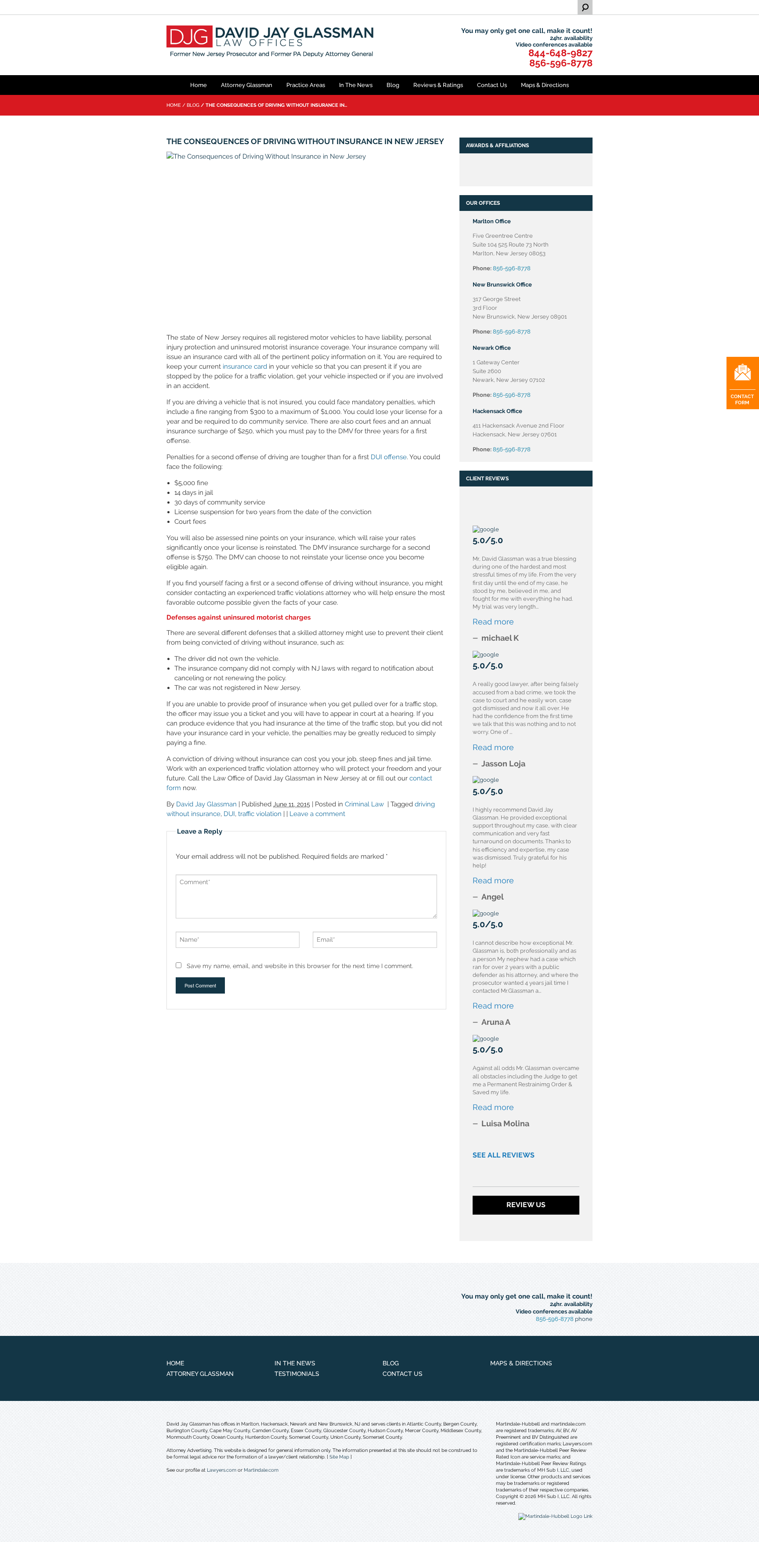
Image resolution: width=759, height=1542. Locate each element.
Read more (493, 621)
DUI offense (389, 457)
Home (198, 85)
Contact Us (492, 85)
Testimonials (297, 1373)
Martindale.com (261, 1470)
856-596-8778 (561, 63)
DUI (229, 814)
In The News (355, 85)
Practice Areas (305, 85)
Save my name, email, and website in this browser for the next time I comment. (300, 965)
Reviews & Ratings (438, 85)
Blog (393, 85)
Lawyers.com (221, 1470)
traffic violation (260, 814)
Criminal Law (364, 804)
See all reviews (504, 1155)
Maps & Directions (545, 85)
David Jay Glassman (206, 804)
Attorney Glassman (246, 85)
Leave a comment (317, 814)
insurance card (245, 366)
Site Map (339, 1457)
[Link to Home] (271, 42)
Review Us (526, 1205)
